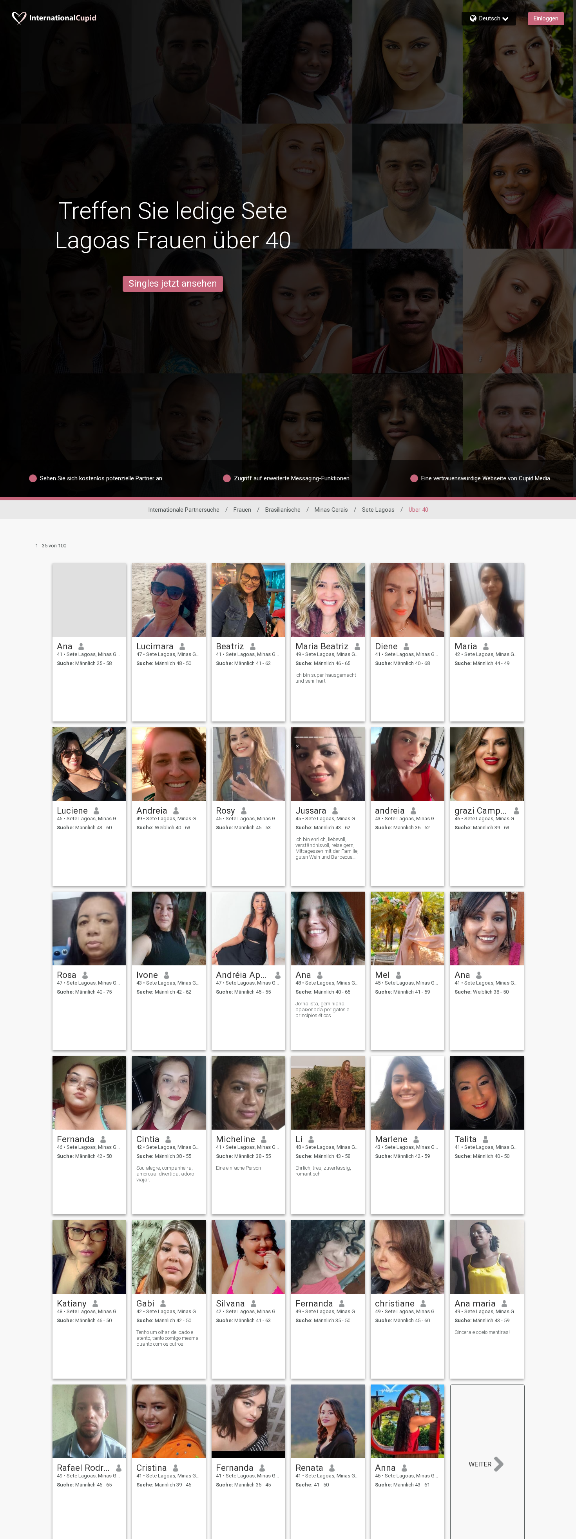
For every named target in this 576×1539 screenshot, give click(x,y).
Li (298, 1139)
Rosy (225, 810)
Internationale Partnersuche (183, 509)
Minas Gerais (331, 509)
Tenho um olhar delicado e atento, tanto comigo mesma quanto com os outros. (167, 1338)
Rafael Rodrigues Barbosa (83, 1468)
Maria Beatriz (322, 646)
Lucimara (155, 646)
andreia (390, 810)
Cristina (151, 1468)
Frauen (242, 509)
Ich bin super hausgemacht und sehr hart (325, 678)
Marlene (391, 1139)
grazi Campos (481, 810)
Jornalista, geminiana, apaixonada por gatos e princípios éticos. (322, 1009)
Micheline (235, 1139)
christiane (395, 1303)
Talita (466, 1139)
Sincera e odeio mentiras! (482, 1332)
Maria (466, 646)
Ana (64, 646)
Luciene (72, 810)
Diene (386, 646)
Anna (385, 1468)
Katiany (72, 1303)
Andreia (151, 810)
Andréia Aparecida (243, 975)
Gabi (145, 1303)
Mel (382, 975)
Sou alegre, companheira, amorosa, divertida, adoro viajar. (165, 1174)
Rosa (66, 975)
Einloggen (546, 18)
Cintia (147, 1139)
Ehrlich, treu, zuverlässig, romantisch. (323, 1171)
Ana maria (475, 1303)
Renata (309, 1468)
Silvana (230, 1303)
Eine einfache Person (238, 1168)
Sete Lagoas (378, 509)
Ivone (147, 975)
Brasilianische (283, 509)
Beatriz (230, 646)
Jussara (310, 810)
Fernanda (75, 1139)
